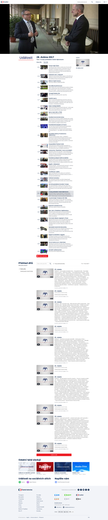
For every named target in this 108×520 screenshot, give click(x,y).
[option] (60, 512)
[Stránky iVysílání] (80, 495)
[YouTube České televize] (83, 490)
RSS (89, 517)
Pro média (38, 495)
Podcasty (20, 503)
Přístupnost (41, 517)
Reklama (38, 497)
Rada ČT (38, 503)
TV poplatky (21, 499)
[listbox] (66, 512)
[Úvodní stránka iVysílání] (6, 2)
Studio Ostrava (39, 501)
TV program (21, 495)
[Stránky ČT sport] (67, 495)
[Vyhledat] (50, 264)
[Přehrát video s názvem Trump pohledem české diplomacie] (54, 29)
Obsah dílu (39, 62)
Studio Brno (39, 499)
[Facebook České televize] (81, 490)
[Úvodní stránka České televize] (25, 490)
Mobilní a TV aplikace (23, 509)
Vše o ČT (20, 511)
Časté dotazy (39, 509)
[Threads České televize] (89, 490)
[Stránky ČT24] (56, 495)
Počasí (19, 505)
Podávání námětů (40, 507)
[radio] (26, 269)
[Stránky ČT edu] (78, 499)
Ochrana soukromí (34, 517)
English (27, 517)
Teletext (20, 501)
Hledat (92, 2)
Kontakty (38, 511)
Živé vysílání (21, 497)
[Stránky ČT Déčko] (56, 499)
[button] (54, 29)
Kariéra (38, 505)
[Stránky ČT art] (66, 499)
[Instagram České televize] (79, 490)
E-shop (20, 507)
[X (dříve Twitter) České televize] (86, 490)
